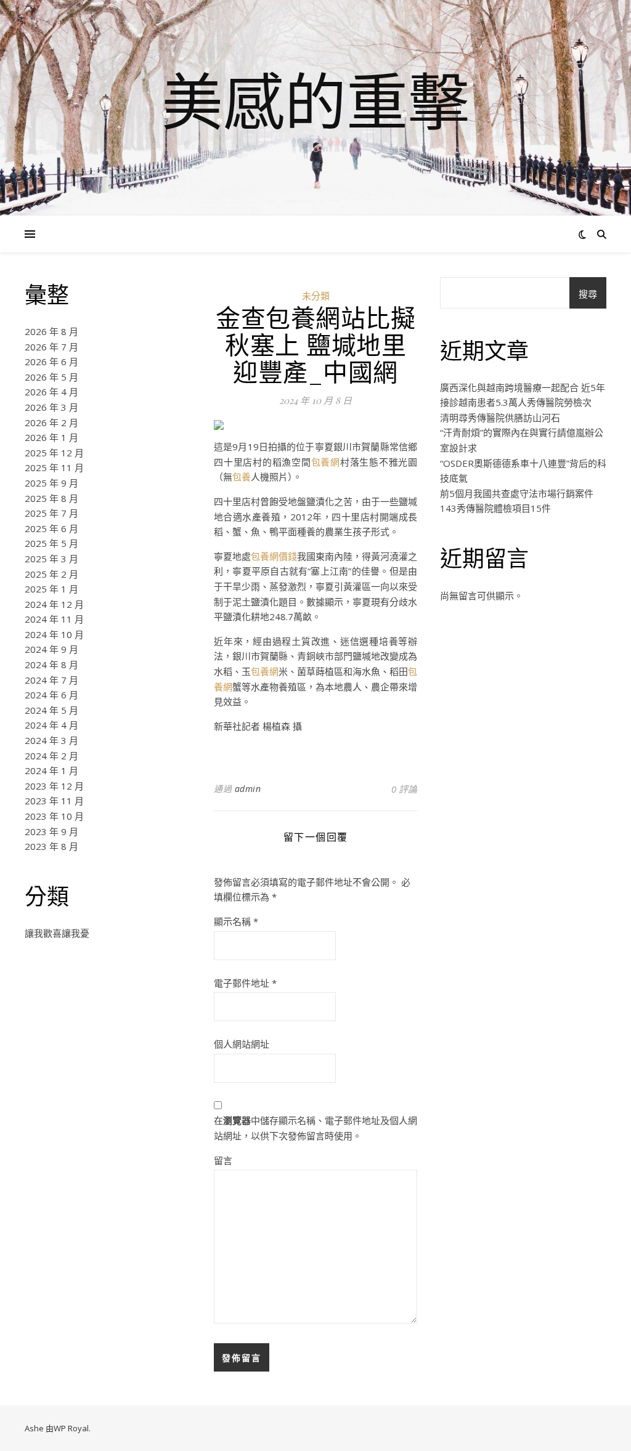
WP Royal (71, 1428)
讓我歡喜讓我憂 (57, 933)
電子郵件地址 (245, 983)
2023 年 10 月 (54, 816)
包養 (241, 477)
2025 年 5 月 (51, 543)
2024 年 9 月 (51, 649)
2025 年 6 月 (51, 528)
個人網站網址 (241, 1044)
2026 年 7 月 (51, 347)
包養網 (325, 462)
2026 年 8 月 (51, 331)
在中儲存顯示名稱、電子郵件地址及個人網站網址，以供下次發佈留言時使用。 (315, 1128)
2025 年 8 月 (51, 498)
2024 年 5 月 (51, 710)
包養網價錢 (274, 556)
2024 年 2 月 (51, 756)
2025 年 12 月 (54, 453)
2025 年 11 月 (54, 467)
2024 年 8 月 (51, 664)
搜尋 (588, 294)
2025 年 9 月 (51, 483)
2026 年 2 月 (51, 422)
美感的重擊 (315, 100)
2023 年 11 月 (54, 800)
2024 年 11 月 (54, 619)
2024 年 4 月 (51, 725)
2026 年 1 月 (51, 437)
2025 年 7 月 (51, 513)
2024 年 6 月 (51, 695)
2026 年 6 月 (51, 361)
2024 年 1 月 (51, 770)
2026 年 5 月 (51, 377)
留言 (223, 1160)
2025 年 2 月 (51, 574)
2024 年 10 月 (54, 634)
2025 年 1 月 (51, 589)
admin (248, 788)
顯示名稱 (236, 921)
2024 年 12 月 (54, 604)
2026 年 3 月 (51, 407)
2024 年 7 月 (51, 680)
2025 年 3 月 (51, 558)
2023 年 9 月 (51, 831)
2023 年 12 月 (54, 786)
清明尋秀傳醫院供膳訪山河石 (500, 417)
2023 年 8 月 (51, 846)
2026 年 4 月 (51, 392)
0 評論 (404, 789)
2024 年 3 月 (51, 740)
